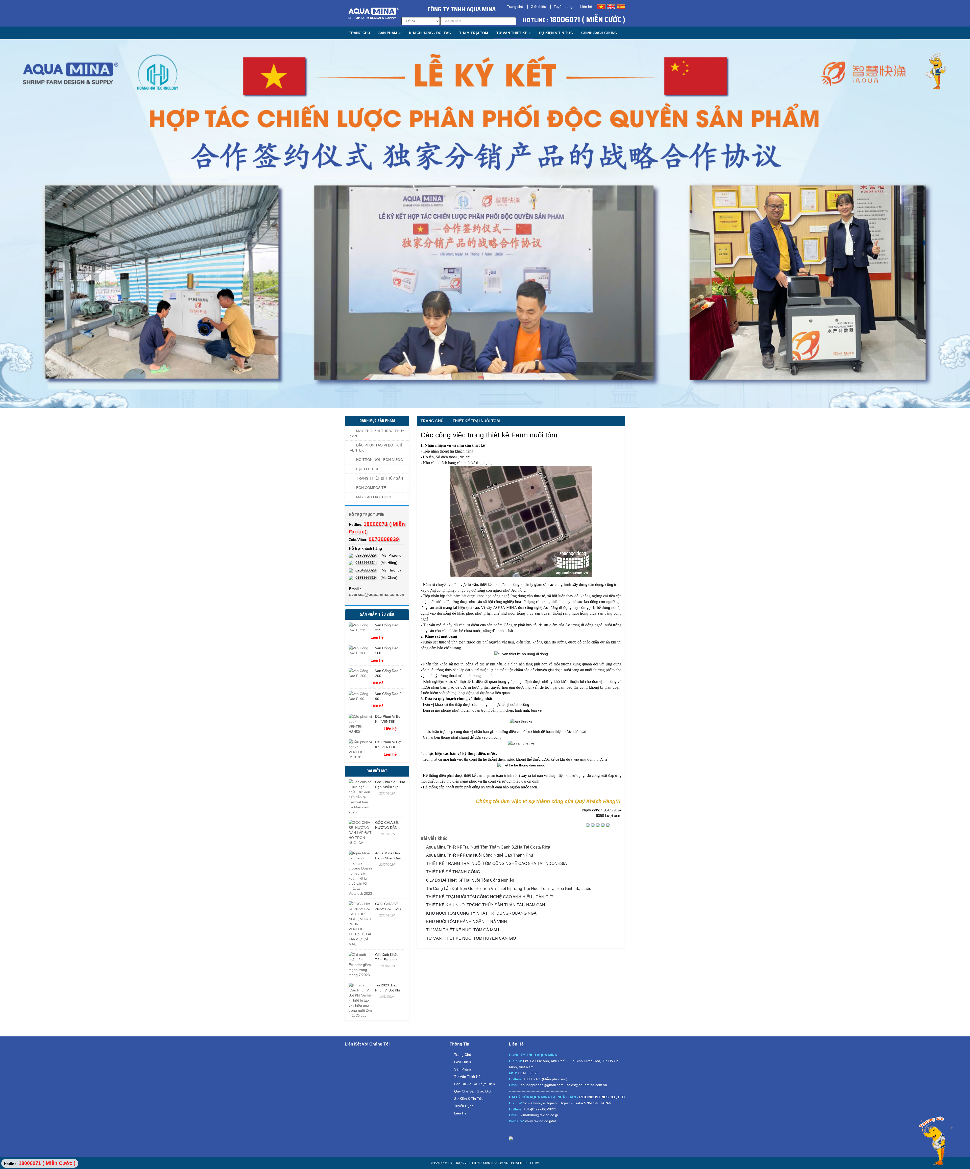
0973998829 (384, 539)
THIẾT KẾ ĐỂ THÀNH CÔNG (453, 872)
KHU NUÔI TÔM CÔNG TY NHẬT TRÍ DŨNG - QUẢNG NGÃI (482, 913)
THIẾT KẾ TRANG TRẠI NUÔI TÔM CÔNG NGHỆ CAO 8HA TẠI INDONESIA (496, 863)
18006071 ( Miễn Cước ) (587, 20)
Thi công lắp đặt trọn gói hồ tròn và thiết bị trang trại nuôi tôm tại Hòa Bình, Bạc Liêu (508, 888)
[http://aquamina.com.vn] (567, 1138)
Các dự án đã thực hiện (474, 1084)
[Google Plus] (598, 825)
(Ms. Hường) (378, 570)
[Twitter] (593, 825)
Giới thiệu (538, 7)
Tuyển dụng (563, 7)
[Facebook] (588, 825)
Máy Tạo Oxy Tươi (373, 497)
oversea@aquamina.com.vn (376, 594)
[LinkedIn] (603, 825)
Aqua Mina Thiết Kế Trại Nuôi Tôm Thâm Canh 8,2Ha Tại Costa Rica (488, 847)
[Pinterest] (608, 825)
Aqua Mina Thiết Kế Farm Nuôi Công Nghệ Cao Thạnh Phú (479, 855)
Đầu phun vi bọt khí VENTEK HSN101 (388, 747)
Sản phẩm (462, 1069)
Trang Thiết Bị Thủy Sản (379, 478)
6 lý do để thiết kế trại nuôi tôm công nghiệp (470, 880)
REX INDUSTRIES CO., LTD (602, 1097)
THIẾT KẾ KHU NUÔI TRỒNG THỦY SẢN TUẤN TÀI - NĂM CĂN (485, 905)
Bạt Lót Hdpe (368, 469)
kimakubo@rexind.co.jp (539, 1115)
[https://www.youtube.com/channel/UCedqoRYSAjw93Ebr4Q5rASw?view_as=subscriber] (521, 1131)
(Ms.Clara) (376, 577)
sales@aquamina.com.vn (587, 1085)
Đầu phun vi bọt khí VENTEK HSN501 (388, 721)
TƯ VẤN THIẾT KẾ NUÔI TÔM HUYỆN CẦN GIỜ (471, 938)
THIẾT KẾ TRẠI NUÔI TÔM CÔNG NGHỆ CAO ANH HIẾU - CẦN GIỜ (489, 897)
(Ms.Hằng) (376, 562)
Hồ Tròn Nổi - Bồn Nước (379, 460)
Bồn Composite (370, 488)
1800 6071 (532, 1079)
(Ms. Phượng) (379, 555)
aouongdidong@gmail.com (542, 1085)
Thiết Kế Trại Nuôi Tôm (476, 421)
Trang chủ (515, 7)
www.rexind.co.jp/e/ (540, 1121)
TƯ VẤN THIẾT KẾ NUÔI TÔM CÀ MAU (462, 930)
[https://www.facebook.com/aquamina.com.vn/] (512, 1131)
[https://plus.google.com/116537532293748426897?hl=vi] (529, 1131)
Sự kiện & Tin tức (468, 1099)
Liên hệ (586, 7)
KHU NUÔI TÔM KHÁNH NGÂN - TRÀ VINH (466, 921)
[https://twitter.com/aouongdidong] (537, 1131)
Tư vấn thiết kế (467, 1077)
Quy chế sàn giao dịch (473, 1091)
